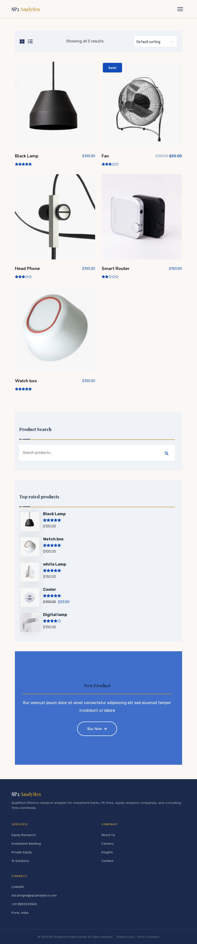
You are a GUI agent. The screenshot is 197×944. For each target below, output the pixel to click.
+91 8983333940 (24, 904)
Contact (107, 861)
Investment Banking (26, 843)
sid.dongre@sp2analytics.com (34, 895)
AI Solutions (20, 861)
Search (166, 453)
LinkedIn (18, 887)
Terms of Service (148, 936)
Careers (107, 843)
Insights (107, 852)
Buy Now (94, 729)
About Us (108, 835)
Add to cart (55, 106)
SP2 (26, 9)
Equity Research (24, 835)
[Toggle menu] (180, 9)
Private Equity (22, 852)
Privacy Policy (126, 936)
